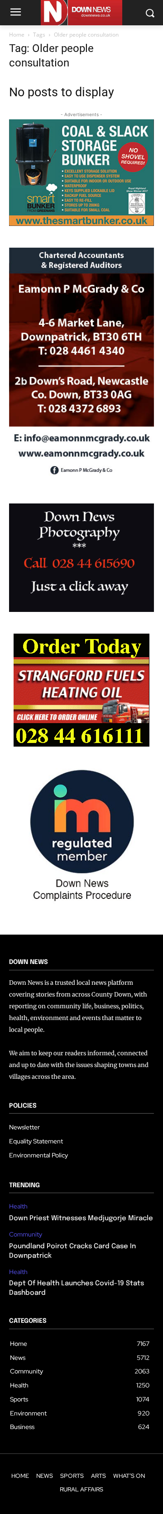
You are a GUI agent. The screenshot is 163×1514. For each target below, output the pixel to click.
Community (25, 1234)
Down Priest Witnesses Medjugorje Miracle (81, 1218)
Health (18, 1206)
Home (16, 34)
